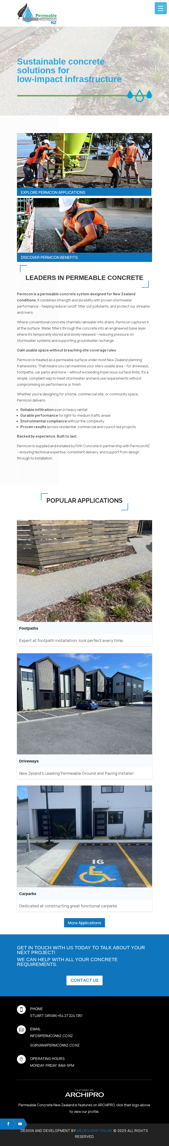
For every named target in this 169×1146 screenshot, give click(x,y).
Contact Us (84, 980)
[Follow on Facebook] (6, 1123)
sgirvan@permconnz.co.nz (55, 1045)
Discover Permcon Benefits (49, 257)
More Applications (84, 922)
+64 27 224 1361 (70, 1015)
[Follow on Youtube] (18, 1123)
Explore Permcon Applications (53, 192)
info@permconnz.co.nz (51, 1035)
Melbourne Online (94, 1130)
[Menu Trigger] (161, 8)
